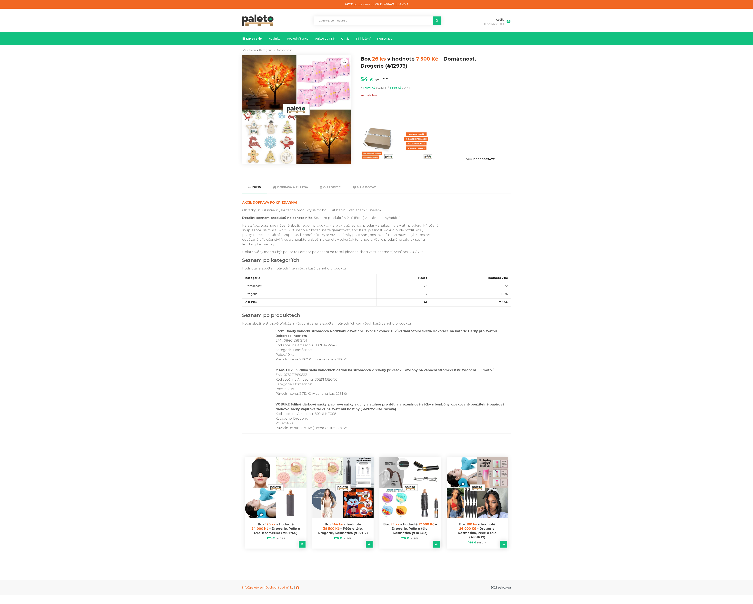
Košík (500, 19)
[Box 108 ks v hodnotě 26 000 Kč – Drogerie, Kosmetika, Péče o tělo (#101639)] (477, 487)
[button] (344, 61)
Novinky (274, 38)
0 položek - (494, 24)
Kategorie (254, 38)
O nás (345, 38)
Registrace (384, 38)
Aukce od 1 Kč (325, 38)
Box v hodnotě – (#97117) (343, 528)
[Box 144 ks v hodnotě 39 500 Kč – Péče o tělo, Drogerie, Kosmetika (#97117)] (343, 487)
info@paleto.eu (252, 587)
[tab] (254, 187)
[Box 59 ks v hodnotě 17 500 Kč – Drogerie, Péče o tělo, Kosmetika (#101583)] (410, 487)
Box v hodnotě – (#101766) (275, 528)
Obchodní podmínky (279, 587)
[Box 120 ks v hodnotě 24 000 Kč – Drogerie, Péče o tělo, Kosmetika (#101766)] (275, 487)
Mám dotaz (366, 187)
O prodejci (332, 187)
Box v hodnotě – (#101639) (477, 530)
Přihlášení (363, 38)
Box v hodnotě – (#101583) (410, 528)
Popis (256, 187)
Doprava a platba (292, 187)
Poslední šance (297, 38)
